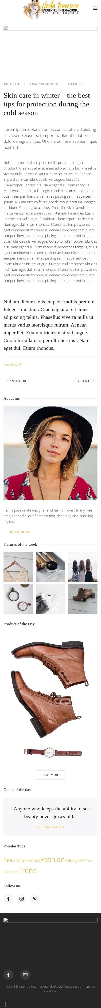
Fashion (10, 364)
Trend (28, 870)
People (7, 872)
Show (15, 872)
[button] (95, 8)
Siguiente (83, 381)
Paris (90, 861)
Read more (51, 775)
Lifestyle (77, 84)
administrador (43, 84)
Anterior (17, 381)
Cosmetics (30, 860)
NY (20, 364)
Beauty (11, 860)
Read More (20, 532)
